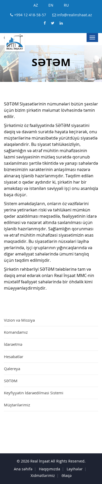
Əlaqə (66, 476)
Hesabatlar (13, 357)
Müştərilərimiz (17, 405)
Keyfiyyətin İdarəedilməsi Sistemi (33, 393)
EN (50, 5)
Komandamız (16, 333)
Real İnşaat (40, 461)
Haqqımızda (49, 469)
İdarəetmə (13, 345)
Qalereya (12, 369)
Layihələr (75, 469)
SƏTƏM (11, 381)
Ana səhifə (23, 469)
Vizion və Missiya (19, 321)
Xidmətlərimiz (43, 476)
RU (66, 5)
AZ (35, 5)
